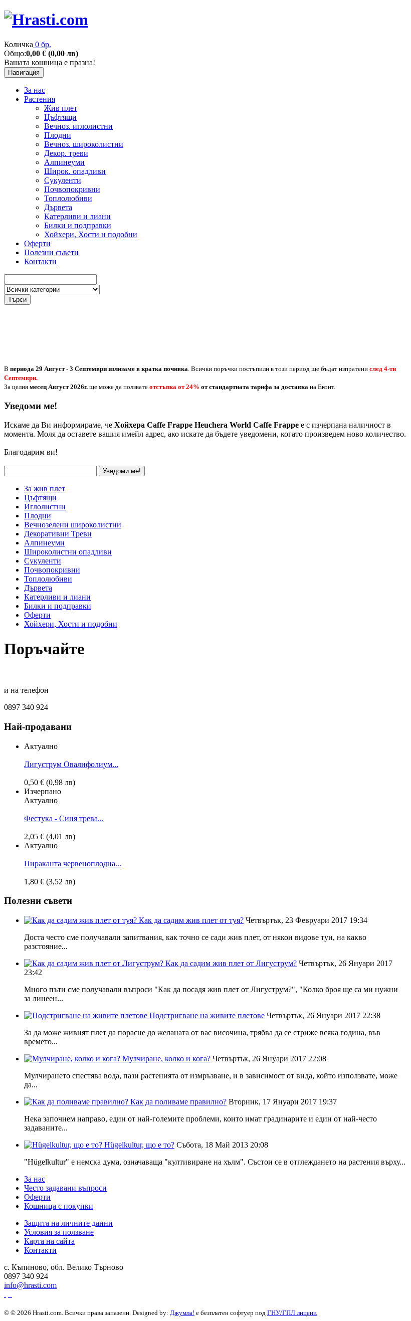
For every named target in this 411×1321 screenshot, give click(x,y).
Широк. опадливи (75, 171)
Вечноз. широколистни (83, 144)
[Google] (10, 1294)
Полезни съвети (51, 252)
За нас (34, 90)
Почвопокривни (72, 189)
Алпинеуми (64, 162)
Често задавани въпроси (65, 1188)
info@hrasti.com (30, 1285)
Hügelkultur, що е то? (139, 1145)
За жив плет (44, 488)
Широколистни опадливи (68, 551)
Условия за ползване (59, 1232)
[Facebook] (5, 1294)
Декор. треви (66, 153)
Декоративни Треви (58, 533)
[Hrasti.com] (46, 20)
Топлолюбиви (68, 198)
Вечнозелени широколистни (72, 524)
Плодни (57, 135)
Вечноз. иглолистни (78, 126)
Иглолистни (45, 506)
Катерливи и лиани (77, 216)
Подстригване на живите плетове (207, 1015)
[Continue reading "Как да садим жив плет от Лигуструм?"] (94, 963)
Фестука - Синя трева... (64, 818)
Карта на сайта (49, 1241)
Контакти (40, 261)
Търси (17, 299)
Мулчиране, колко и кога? (166, 1058)
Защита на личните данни (68, 1223)
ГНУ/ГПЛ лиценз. (292, 1312)
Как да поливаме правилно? (178, 1101)
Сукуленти (62, 180)
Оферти (37, 243)
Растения (39, 99)
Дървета (58, 207)
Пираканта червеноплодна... (72, 863)
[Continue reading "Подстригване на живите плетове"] (86, 1015)
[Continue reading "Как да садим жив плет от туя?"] (81, 920)
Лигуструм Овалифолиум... (71, 764)
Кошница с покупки (58, 1206)
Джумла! (182, 1312)
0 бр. (43, 44)
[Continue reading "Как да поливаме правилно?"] (77, 1101)
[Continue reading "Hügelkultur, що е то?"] (64, 1145)
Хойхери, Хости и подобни (90, 234)
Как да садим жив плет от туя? (191, 920)
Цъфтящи (60, 117)
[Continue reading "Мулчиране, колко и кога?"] (73, 1058)
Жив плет (60, 108)
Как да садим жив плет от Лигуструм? (231, 963)
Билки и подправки (77, 225)
